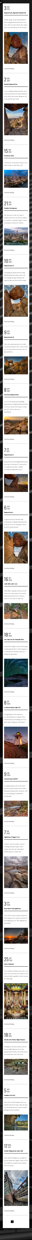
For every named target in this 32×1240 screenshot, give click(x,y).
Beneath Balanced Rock (10, 84)
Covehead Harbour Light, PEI (12, 707)
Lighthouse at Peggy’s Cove (12, 837)
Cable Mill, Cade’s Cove (10, 584)
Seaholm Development (10, 208)
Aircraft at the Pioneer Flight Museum (14, 1040)
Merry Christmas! (9, 964)
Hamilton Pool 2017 (9, 1095)
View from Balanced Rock (11, 395)
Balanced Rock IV (9, 265)
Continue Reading (9, 69)
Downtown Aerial (9, 156)
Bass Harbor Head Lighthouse (12, 908)
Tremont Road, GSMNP (11, 779)
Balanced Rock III (9, 337)
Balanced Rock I (8, 512)
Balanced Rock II (8, 455)
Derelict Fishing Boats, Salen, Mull (13, 1151)
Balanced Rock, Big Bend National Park (15, 13)
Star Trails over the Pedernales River (14, 639)
